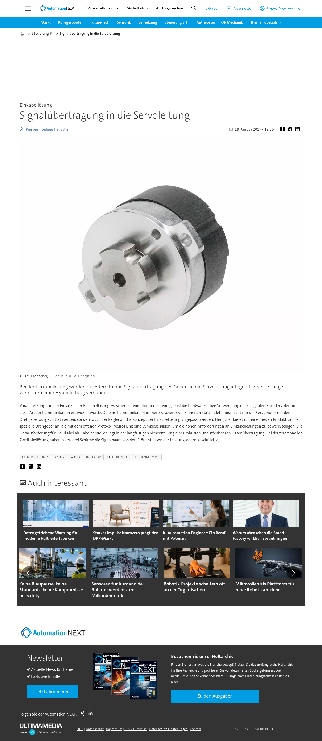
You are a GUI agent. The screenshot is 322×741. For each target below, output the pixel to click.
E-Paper (212, 8)
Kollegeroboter (70, 22)
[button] (28, 572)
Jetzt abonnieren (53, 691)
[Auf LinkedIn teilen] (298, 129)
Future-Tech (99, 22)
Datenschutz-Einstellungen (168, 729)
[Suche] (193, 8)
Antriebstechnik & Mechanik (220, 22)
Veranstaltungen (101, 8)
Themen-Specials (264, 22)
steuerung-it (118, 457)
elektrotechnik (35, 457)
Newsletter (243, 8)
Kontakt (195, 729)
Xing (83, 713)
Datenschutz (95, 729)
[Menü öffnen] (27, 8)
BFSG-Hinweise (135, 729)
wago (75, 457)
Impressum (114, 729)
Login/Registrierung (283, 8)
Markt (46, 22)
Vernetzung (147, 22)
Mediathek (135, 8)
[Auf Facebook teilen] (283, 129)
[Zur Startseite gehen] (58, 8)
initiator (93, 457)
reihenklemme (147, 457)
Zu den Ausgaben (215, 696)
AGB (80, 729)
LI (91, 713)
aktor (59, 457)
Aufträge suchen (169, 8)
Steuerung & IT (177, 22)
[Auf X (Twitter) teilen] (290, 129)
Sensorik (124, 22)
